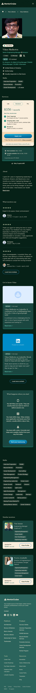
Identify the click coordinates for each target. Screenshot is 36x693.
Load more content (18, 381)
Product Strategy (23, 474)
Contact (6, 611)
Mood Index (22, 666)
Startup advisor (21, 497)
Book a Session (8, 631)
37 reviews (12, 59)
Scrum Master (8, 487)
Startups (28, 494)
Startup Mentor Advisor (10, 504)
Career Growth (8, 484)
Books (21, 669)
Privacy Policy (17, 686)
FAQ (5, 686)
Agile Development (9, 491)
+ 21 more (20, 87)
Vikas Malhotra (24, 11)
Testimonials (7, 641)
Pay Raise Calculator (9, 666)
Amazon (25, 52)
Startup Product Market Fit (11, 501)
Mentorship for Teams (10, 638)
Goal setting (22, 471)
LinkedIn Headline (9, 675)
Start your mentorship (18, 442)
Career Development (9, 87)
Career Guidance (25, 504)
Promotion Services (24, 642)
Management (21, 491)
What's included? (27, 140)
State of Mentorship (24, 663)
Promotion (18, 84)
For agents (11, 689)
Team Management (9, 474)
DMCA (5, 689)
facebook (18, 484)
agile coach (18, 487)
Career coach (24, 481)
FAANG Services (23, 633)
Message (15, 55)
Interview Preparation (10, 81)
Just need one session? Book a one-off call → (18, 144)
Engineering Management (11, 477)
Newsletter (22, 659)
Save (6, 55)
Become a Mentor (9, 634)
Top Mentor (9, 45)
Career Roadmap (8, 663)
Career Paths (22, 673)
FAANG (21, 81)
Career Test (7, 659)
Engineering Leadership (10, 481)
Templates (22, 676)
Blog (20, 679)
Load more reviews (11, 272)
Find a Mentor (12, 11)
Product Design (8, 494)
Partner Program (23, 650)
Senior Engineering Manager (12, 52)
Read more (6, 190)
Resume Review (8, 84)
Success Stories (23, 624)
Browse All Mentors (9, 628)
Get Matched (7, 624)
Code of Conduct (26, 686)
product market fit (9, 497)
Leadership (19, 494)
